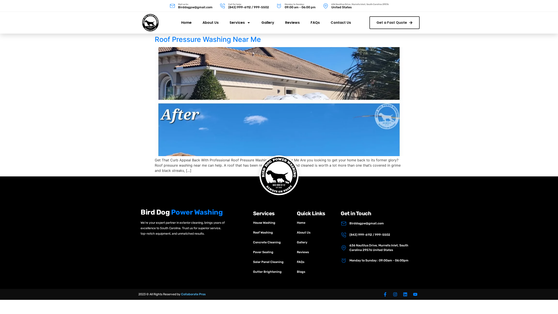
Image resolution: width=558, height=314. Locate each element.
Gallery (267, 22)
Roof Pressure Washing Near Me (208, 39)
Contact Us (341, 22)
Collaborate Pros (193, 294)
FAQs (315, 22)
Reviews (292, 22)
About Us (210, 22)
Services (237, 22)
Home (186, 22)
